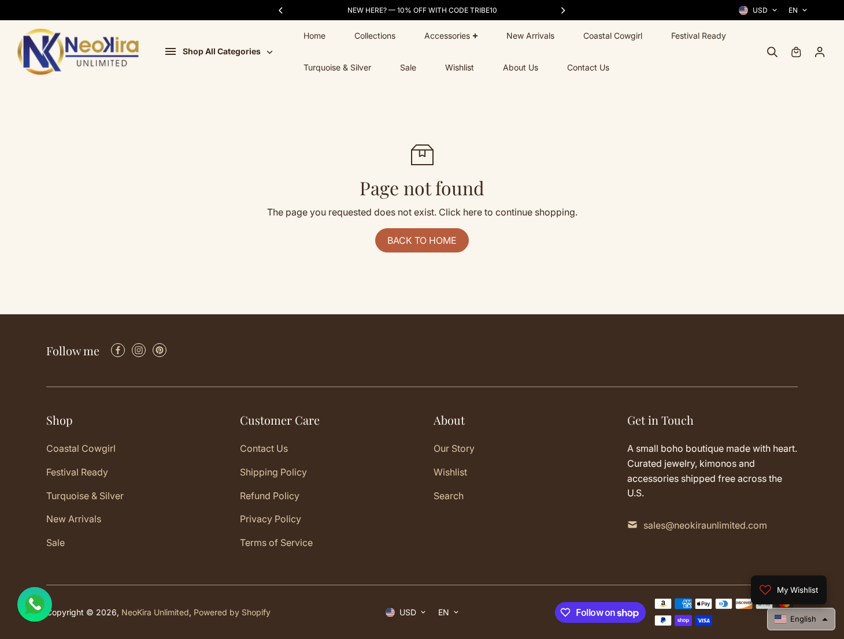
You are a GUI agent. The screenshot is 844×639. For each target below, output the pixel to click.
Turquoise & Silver (337, 67)
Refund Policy (269, 495)
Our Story (454, 448)
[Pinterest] (159, 350)
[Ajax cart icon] (796, 52)
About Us (520, 67)
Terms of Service (276, 542)
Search (449, 495)
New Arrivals (530, 35)
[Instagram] (139, 350)
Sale (408, 67)
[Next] (562, 10)
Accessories (447, 35)
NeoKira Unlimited (155, 612)
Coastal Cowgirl (612, 35)
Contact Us (588, 67)
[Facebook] (118, 350)
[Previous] (281, 10)
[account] (819, 52)
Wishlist (459, 67)
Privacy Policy (270, 519)
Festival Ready (698, 35)
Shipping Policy (273, 472)
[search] (772, 52)
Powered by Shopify (232, 612)
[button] (801, 619)
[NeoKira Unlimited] (78, 51)
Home (314, 35)
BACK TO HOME (422, 240)
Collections (374, 35)
